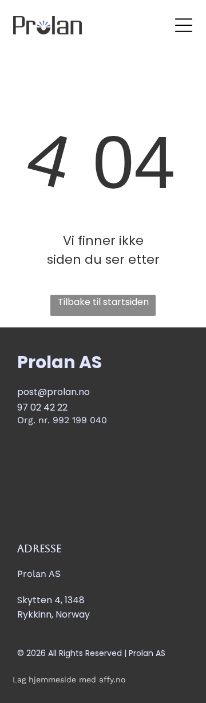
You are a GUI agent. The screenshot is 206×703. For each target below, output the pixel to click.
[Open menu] (183, 25)
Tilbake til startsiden (103, 301)
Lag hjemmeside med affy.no (69, 679)
